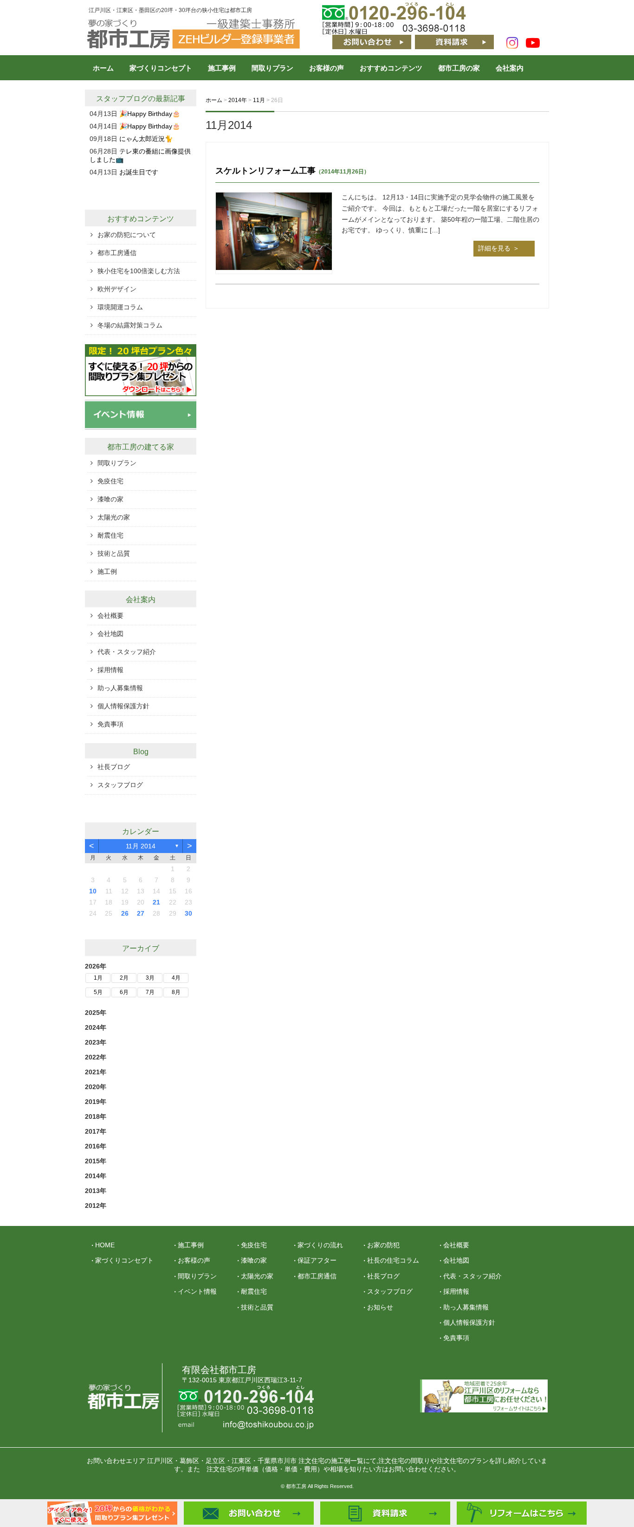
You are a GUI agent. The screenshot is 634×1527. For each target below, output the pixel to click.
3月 (150, 978)
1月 (98, 978)
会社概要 (110, 615)
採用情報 (110, 670)
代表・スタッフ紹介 (126, 651)
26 (125, 913)
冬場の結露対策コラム (129, 325)
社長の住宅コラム (393, 1260)
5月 (98, 992)
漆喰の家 (110, 499)
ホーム (103, 68)
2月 (124, 978)
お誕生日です (138, 172)
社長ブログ (113, 766)
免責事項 (110, 724)
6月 (124, 992)
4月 (176, 978)
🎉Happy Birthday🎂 (149, 113)
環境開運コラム (120, 307)
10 (93, 891)
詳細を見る (494, 248)
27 (140, 913)
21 (156, 902)
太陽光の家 (113, 517)
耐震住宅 (110, 535)
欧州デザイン (116, 289)
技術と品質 (113, 553)
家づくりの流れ (320, 1245)
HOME (105, 1245)
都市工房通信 (116, 253)
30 (188, 913)
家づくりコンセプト (160, 68)
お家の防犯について (126, 234)
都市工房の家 (459, 68)
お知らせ (380, 1307)
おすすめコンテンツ (391, 68)
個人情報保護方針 (123, 706)
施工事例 (222, 68)
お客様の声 (326, 68)
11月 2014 (140, 846)
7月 (150, 992)
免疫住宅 (110, 481)
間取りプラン (272, 68)
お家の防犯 (383, 1245)
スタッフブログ (122, 99)
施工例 (107, 571)
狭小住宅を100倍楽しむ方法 (138, 271)
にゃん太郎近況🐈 (146, 138)
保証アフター (317, 1260)
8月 (176, 992)
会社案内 (510, 68)
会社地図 (110, 633)
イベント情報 (197, 1291)
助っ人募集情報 (120, 688)
